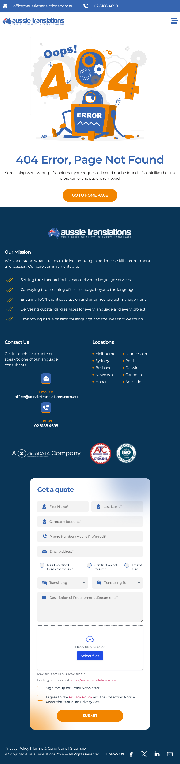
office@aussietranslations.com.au (46, 397)
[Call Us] (46, 407)
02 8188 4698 (46, 426)
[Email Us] (46, 378)
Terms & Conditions (49, 748)
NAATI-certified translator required (60, 567)
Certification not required (105, 567)
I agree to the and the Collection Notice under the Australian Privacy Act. (90, 699)
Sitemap (78, 748)
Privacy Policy (80, 697)
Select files (90, 656)
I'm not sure (137, 567)
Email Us (46, 392)
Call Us (46, 421)
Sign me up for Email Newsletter (73, 688)
